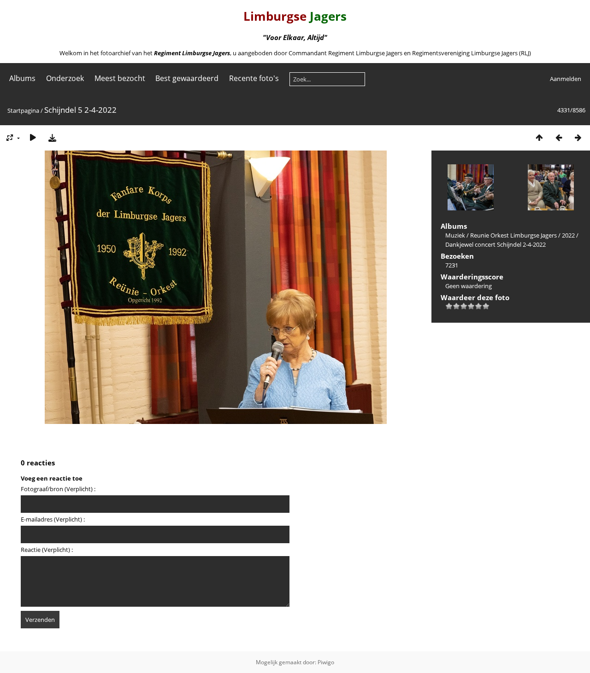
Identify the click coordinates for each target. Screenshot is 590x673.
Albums (22, 78)
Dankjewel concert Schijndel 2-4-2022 (495, 244)
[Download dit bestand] (52, 137)
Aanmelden (565, 79)
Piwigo (326, 662)
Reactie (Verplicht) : (47, 549)
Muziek (455, 235)
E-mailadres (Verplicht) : (53, 519)
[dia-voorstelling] (32, 137)
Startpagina (23, 110)
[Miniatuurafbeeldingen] (539, 137)
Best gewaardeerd (186, 78)
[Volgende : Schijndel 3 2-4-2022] (578, 137)
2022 (568, 235)
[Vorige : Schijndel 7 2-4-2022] (558, 137)
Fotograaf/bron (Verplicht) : (58, 489)
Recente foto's (254, 78)
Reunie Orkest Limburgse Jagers (513, 235)
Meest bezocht (119, 78)
